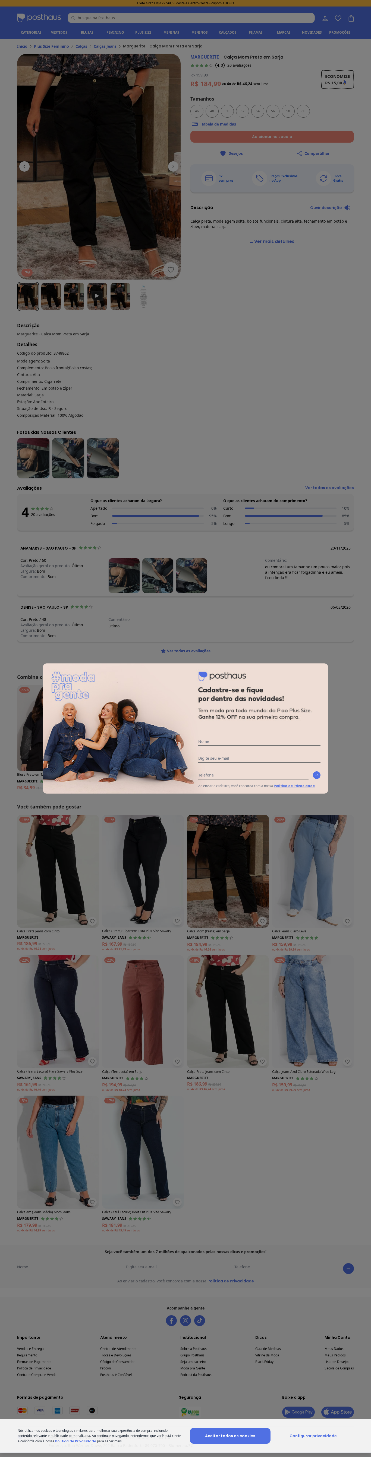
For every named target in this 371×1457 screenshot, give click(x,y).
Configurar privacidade (313, 1436)
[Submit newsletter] (316, 775)
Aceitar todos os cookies (230, 1436)
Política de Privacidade (294, 786)
